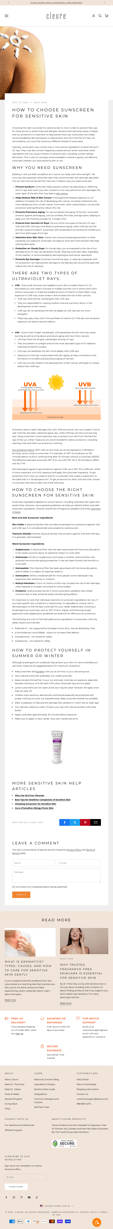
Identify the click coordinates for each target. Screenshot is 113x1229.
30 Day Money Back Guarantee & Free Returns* (56, 3)
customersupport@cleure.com (92, 1099)
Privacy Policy (74, 849)
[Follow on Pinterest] (21, 1197)
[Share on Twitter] (75, 822)
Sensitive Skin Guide (44, 1089)
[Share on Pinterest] (85, 822)
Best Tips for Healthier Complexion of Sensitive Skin (43, 799)
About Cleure (11, 1079)
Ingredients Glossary (44, 1084)
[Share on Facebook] (64, 822)
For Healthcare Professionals (19, 1125)
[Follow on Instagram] (13, 1197)
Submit (21, 894)
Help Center (83, 1079)
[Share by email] (95, 822)
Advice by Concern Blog (46, 1079)
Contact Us (82, 1094)
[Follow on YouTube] (29, 1197)
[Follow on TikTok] (36, 1197)
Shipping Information (88, 1089)
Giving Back (11, 1103)
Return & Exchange (86, 1084)
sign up (19, 1033)
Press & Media (12, 1094)
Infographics (40, 1094)
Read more (10, 1000)
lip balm (40, 671)
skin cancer (62, 193)
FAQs (7, 1108)
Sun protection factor (23, 450)
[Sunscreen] (56, 744)
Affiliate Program (14, 1130)
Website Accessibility (65, 1212)
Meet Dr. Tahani (13, 1089)
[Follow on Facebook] (6, 1197)
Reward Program (13, 1099)
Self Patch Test (41, 1107)
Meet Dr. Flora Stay (14, 1084)
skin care (40, 102)
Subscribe (16, 1186)
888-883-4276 (84, 1103)
